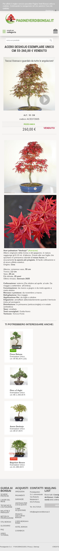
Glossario (5, 526)
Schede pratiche (5, 495)
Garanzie (19, 499)
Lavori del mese (5, 500)
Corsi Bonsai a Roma (21, 522)
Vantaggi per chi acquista (21, 504)
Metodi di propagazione (7, 517)
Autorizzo (49, 11)
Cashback (19, 531)
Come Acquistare (20, 509)
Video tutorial (5, 534)
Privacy (30, 547)
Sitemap (36, 547)
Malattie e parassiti (5, 512)
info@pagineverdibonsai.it (40, 512)
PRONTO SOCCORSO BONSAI (20, 515)
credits (55, 547)
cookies (6, 8)
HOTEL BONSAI (21, 527)
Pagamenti (20, 495)
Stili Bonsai (6, 522)
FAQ (2, 530)
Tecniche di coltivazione (6, 506)
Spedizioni (19, 492)
